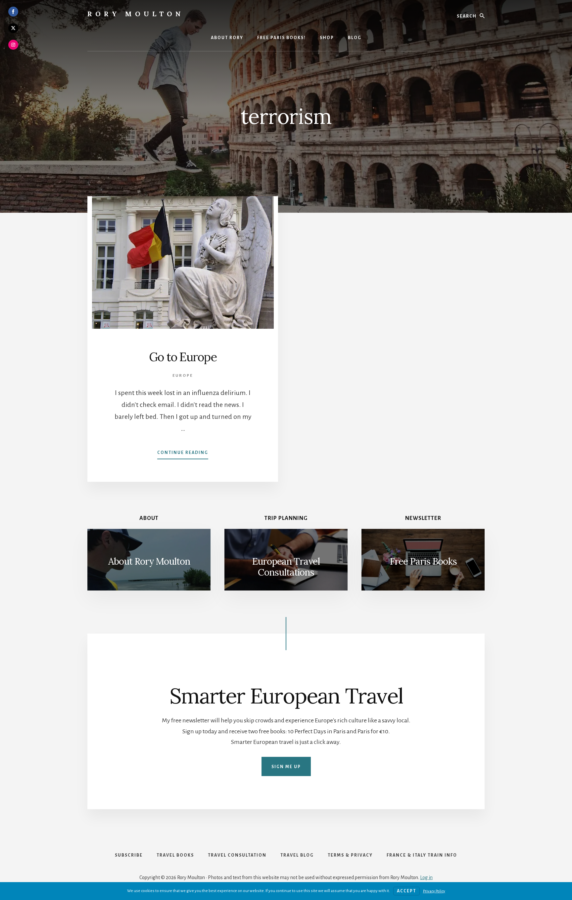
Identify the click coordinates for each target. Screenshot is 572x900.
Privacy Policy (434, 891)
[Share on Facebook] (13, 12)
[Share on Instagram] (13, 45)
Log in (426, 877)
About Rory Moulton (149, 561)
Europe (182, 375)
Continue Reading (182, 454)
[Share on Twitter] (13, 28)
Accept (406, 891)
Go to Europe (183, 357)
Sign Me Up (286, 766)
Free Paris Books (423, 561)
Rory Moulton (135, 14)
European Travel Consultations (286, 567)
